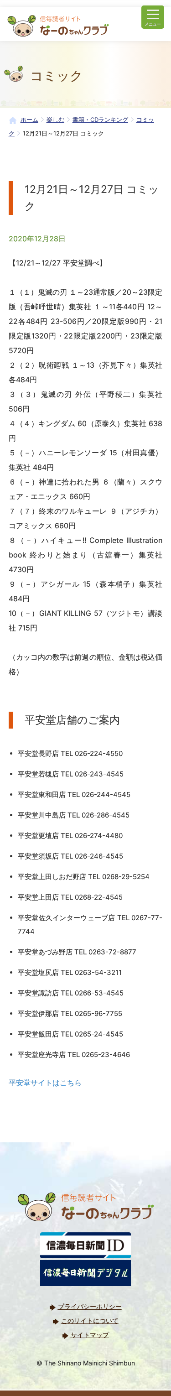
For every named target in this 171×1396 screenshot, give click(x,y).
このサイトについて (90, 1320)
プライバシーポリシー (90, 1306)
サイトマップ (90, 1335)
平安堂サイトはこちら (45, 1082)
